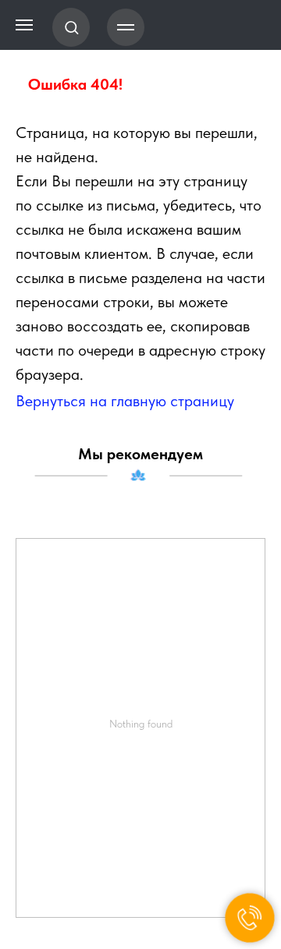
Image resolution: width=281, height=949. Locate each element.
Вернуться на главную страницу (125, 400)
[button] (71, 26)
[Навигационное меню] (125, 27)
